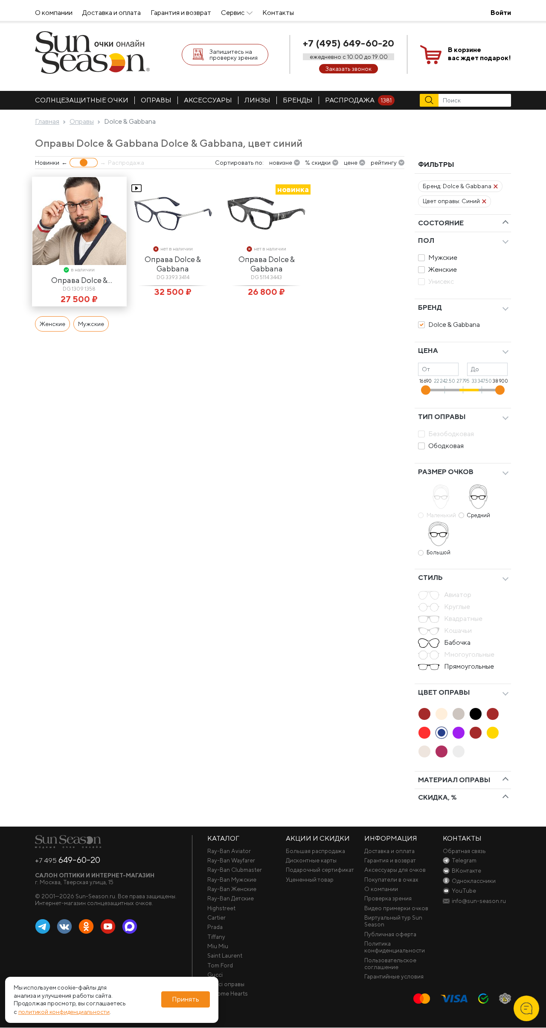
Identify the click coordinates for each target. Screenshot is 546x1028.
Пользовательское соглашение (390, 963)
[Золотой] (493, 733)
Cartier (216, 917)
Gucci (215, 974)
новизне (280, 162)
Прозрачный (459, 751)
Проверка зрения (388, 898)
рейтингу (384, 162)
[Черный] (476, 714)
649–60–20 (67, 860)
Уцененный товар (310, 879)
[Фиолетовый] (459, 733)
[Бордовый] (441, 751)
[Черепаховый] (476, 733)
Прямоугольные (469, 666)
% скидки (318, 162)
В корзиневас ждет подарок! (479, 54)
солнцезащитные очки (81, 100)
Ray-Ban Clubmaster (234, 869)
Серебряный (424, 751)
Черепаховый (476, 733)
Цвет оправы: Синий (451, 201)
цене (350, 162)
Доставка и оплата (111, 13)
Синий (441, 733)
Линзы (257, 100)
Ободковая (446, 446)
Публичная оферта (390, 934)
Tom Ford (220, 965)
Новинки (47, 162)
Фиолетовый (459, 733)
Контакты (278, 13)
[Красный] (424, 733)
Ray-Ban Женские (231, 888)
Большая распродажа (315, 850)
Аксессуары (208, 100)
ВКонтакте (64, 927)
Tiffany (216, 936)
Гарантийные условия (394, 976)
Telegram (42, 927)
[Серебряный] (424, 751)
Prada (215, 926)
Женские (442, 269)
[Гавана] (424, 714)
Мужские (442, 257)
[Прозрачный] (459, 751)
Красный (424, 733)
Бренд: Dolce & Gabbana (457, 186)
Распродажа (358, 100)
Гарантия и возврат (181, 13)
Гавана (424, 714)
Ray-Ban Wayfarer (231, 860)
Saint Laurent (224, 955)
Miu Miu (217, 946)
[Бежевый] (441, 714)
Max (129, 927)
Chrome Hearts (227, 993)
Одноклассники (86, 927)
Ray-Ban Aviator (229, 850)
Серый (459, 714)
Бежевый (441, 714)
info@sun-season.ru (479, 900)
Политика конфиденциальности (394, 947)
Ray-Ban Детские (230, 898)
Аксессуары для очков (395, 869)
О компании (54, 13)
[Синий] (441, 733)
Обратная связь (464, 850)
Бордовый (441, 751)
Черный (476, 714)
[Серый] (459, 714)
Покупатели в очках (391, 879)
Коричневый (493, 714)
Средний (478, 515)
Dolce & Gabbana (454, 324)
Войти (501, 13)
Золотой (493, 733)
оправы (156, 100)
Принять (185, 1000)
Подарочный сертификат (320, 869)
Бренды (298, 100)
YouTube (108, 927)
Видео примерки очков (396, 908)
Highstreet (221, 908)
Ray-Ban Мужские (231, 879)
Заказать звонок (348, 68)
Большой (438, 552)
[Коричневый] (493, 714)
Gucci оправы (225, 984)
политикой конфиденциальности (64, 1011)
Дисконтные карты (311, 860)
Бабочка (457, 642)
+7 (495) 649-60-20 (348, 43)
